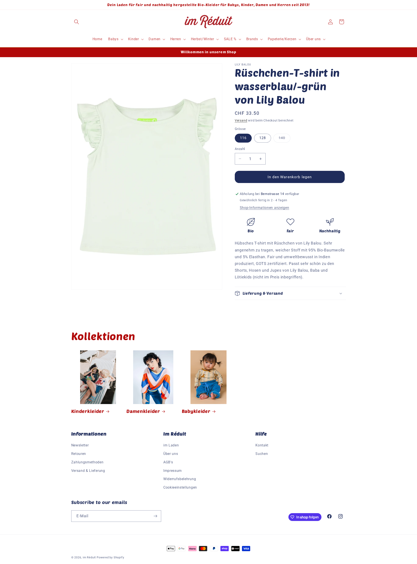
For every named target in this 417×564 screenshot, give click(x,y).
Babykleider (196, 411)
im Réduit (89, 557)
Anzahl (240, 149)
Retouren (78, 454)
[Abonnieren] (155, 516)
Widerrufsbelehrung (179, 479)
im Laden (171, 445)
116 (243, 138)
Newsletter (80, 445)
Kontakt (261, 445)
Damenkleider (143, 411)
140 (284, 139)
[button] (76, 21)
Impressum (172, 471)
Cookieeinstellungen (180, 487)
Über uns (170, 454)
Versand (241, 120)
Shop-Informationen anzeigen (264, 208)
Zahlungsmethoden (87, 462)
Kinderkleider (87, 411)
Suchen (261, 454)
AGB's (168, 462)
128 (262, 138)
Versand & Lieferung (88, 471)
